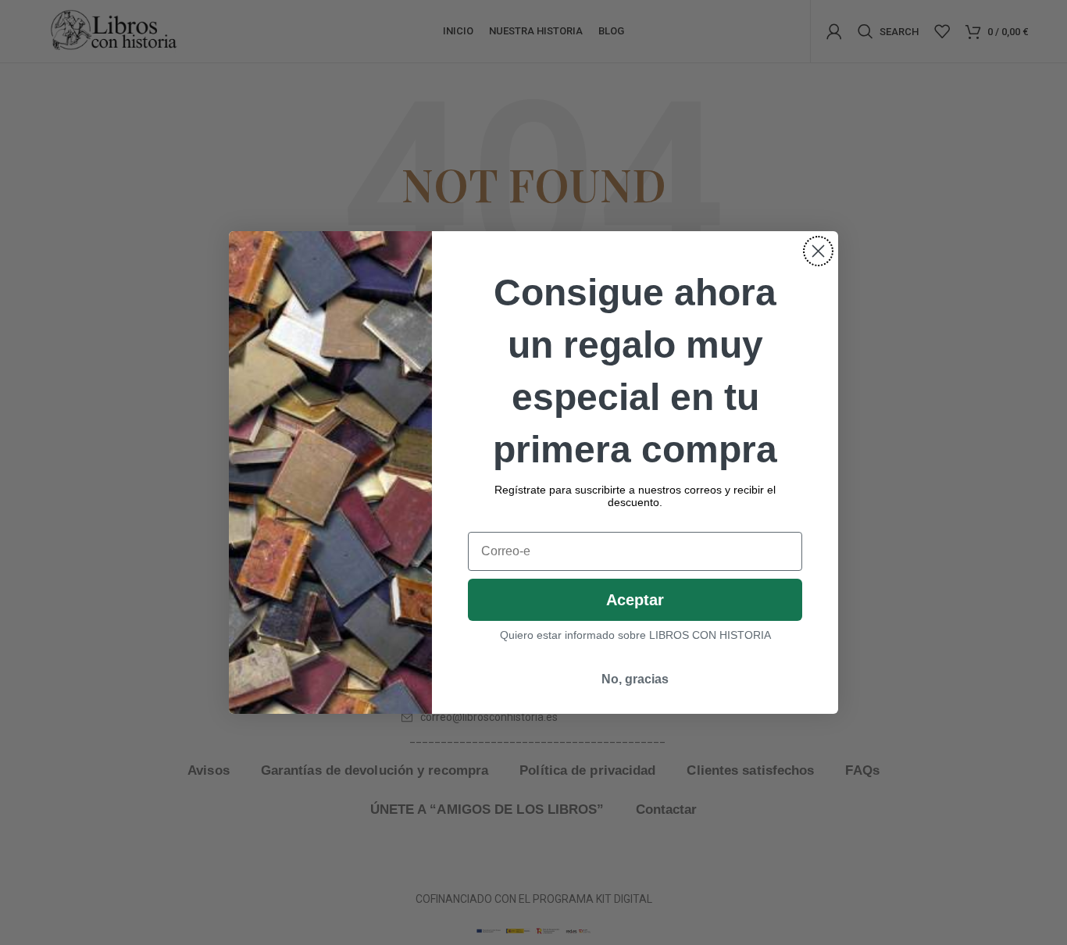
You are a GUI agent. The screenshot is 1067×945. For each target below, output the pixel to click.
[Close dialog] (818, 251)
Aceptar (635, 599)
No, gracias (635, 679)
